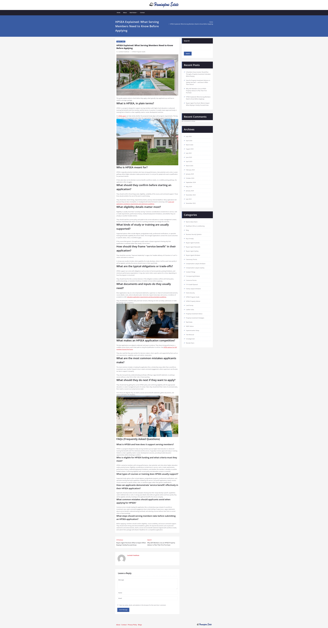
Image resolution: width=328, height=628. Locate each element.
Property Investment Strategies (195, 318)
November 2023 (191, 195)
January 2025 (190, 174)
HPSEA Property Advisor (193, 301)
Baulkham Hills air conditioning (195, 226)
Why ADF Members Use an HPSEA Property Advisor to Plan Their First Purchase (196, 91)
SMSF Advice (190, 326)
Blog (187, 230)
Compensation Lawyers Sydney (195, 268)
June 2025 (189, 157)
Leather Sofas (190, 309)
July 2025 (189, 153)
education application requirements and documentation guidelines (146, 297)
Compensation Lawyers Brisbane (195, 263)
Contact (142, 12)
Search (187, 41)
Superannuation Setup (192, 330)
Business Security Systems (193, 234)
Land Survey (189, 305)
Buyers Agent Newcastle (193, 247)
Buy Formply (190, 238)
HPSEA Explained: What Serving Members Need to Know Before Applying (191, 24)
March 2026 (189, 145)
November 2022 (191, 203)
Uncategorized (190, 339)
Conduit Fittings (190, 272)
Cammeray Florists (191, 259)
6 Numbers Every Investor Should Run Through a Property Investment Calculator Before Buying (198, 74)
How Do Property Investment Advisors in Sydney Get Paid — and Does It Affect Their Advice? (198, 82)
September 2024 (191, 182)
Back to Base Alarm (191, 222)
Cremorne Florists (191, 280)
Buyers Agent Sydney (192, 251)
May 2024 (189, 186)
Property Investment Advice (194, 314)
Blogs (140, 625)
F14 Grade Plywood (192, 284)
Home (118, 12)
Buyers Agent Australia (192, 243)
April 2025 (189, 161)
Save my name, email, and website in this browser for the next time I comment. (142, 605)
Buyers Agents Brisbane (193, 255)
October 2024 (190, 178)
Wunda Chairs (190, 343)
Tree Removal (190, 334)
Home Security (190, 293)
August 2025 (190, 149)
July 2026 (189, 136)
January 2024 (190, 191)
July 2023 (189, 199)
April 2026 (189, 140)
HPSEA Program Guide (138, 52)
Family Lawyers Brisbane (193, 288)
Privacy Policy (132, 625)
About (125, 12)
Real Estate (133, 12)
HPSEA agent (122, 116)
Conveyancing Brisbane (193, 276)
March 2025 (189, 165)
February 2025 (190, 170)
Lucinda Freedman (123, 52)
